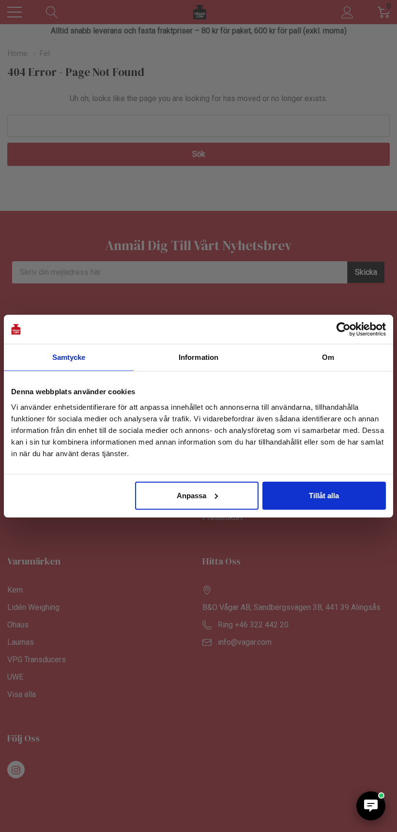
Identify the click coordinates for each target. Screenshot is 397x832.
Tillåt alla (324, 495)
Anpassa (191, 495)
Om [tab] (328, 357)
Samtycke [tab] (69, 357)
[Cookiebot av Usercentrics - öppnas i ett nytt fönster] (343, 329)
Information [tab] (198, 357)
